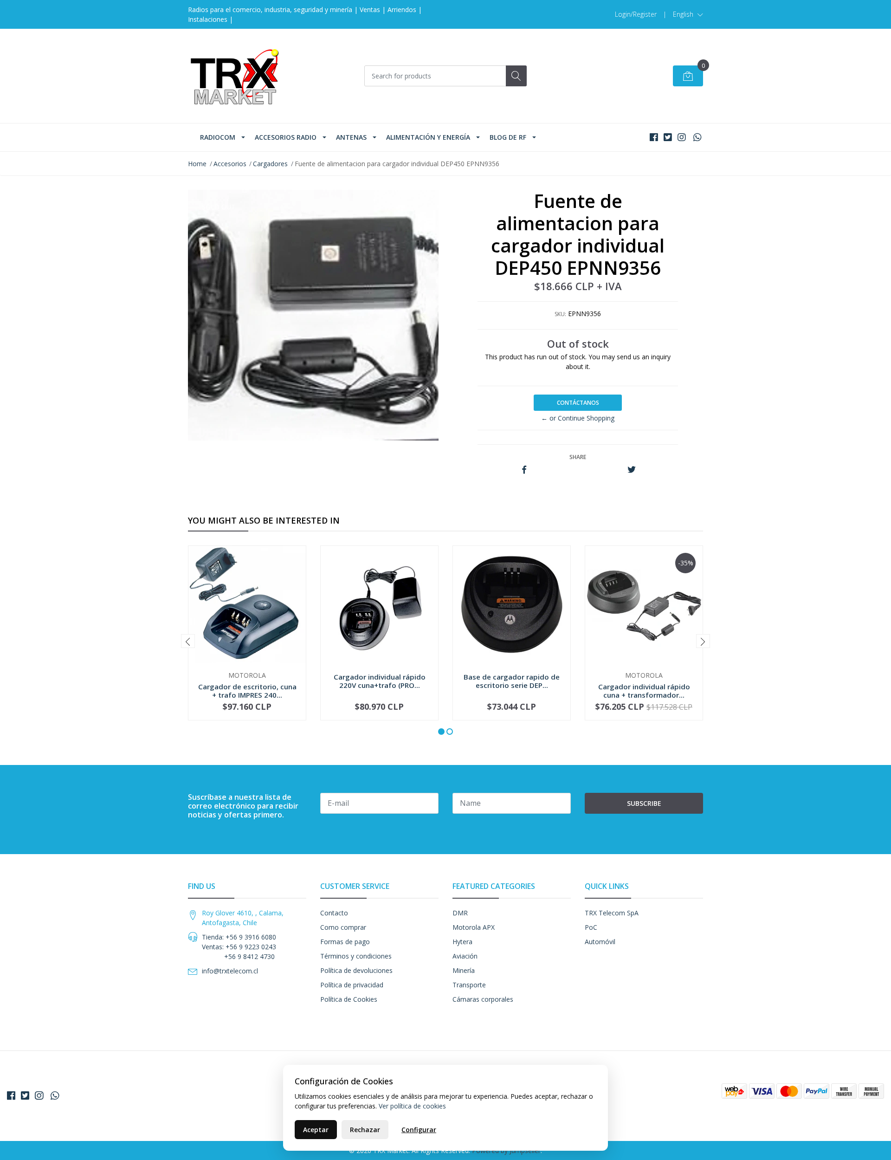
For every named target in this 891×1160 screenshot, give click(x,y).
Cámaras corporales (482, 999)
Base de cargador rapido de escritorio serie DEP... (512, 681)
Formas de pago (345, 941)
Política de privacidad (351, 984)
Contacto (334, 912)
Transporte (469, 984)
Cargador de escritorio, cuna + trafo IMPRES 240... (247, 691)
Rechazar (365, 1129)
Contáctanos (578, 403)
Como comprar (343, 927)
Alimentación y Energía (428, 137)
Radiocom (217, 137)
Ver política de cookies (412, 1106)
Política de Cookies (348, 999)
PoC (591, 927)
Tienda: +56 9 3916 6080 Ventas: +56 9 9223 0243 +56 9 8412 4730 (239, 947)
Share (577, 457)
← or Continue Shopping (577, 418)
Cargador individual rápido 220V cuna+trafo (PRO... (380, 681)
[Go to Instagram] (682, 137)
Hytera (462, 941)
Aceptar (316, 1129)
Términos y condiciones (356, 956)
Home (197, 163)
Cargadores (270, 163)
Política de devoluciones (356, 970)
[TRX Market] (234, 76)
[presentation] (188, 641)
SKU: (560, 314)
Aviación (465, 956)
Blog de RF (508, 137)
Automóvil (600, 941)
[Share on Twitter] (631, 470)
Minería (463, 970)
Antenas (351, 137)
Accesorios (229, 163)
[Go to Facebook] (654, 137)
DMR (460, 912)
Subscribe (644, 803)
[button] (688, 14)
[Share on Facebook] (524, 470)
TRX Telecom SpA (612, 912)
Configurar (418, 1129)
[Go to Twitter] (668, 137)
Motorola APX (473, 927)
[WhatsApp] (697, 137)
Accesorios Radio (285, 137)
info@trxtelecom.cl (230, 970)
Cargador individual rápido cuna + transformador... (644, 691)
